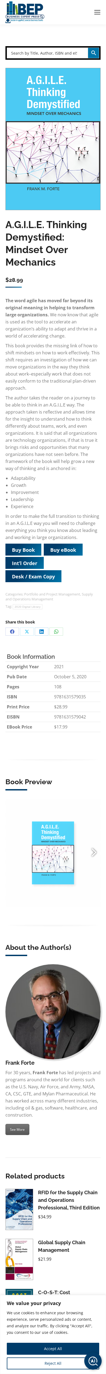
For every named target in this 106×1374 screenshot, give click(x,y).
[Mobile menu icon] (97, 12)
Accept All (53, 1348)
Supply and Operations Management (49, 596)
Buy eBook (63, 550)
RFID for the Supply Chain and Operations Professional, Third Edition (69, 1200)
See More (17, 1129)
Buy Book (23, 550)
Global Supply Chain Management (61, 1246)
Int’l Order (24, 563)
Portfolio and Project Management (52, 594)
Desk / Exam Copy (33, 576)
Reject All (53, 1363)
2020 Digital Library (27, 606)
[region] (53, 1334)
